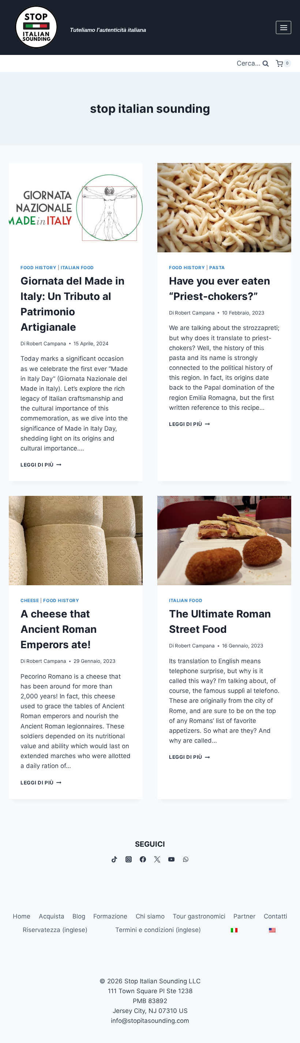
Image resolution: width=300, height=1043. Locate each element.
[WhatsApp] (186, 859)
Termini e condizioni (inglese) (158, 929)
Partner (244, 916)
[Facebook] (142, 859)
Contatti (275, 916)
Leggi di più (40, 465)
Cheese (29, 600)
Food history (38, 267)
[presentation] (76, 207)
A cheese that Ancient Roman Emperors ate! (58, 629)
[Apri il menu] (283, 27)
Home (21, 916)
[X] (157, 859)
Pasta (217, 267)
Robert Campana (46, 343)
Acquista (51, 916)
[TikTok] (114, 859)
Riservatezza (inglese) (55, 929)
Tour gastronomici (199, 916)
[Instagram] (128, 859)
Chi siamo (150, 916)
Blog (78, 916)
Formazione (110, 916)
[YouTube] (171, 859)
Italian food (77, 267)
